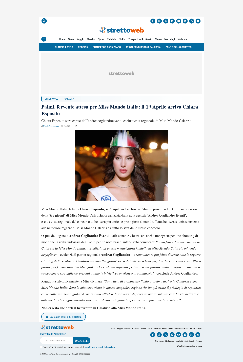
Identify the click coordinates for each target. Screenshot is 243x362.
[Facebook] (152, 21)
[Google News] (185, 21)
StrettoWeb (51, 98)
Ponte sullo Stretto (178, 47)
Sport (101, 39)
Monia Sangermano (51, 126)
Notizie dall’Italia (181, 328)
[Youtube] (178, 21)
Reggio (80, 39)
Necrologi (169, 39)
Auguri (199, 328)
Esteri (192, 328)
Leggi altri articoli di (65, 316)
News (71, 39)
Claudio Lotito (64, 47)
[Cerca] (44, 21)
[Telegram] (172, 21)
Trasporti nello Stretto (140, 39)
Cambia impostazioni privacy (189, 346)
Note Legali (189, 340)
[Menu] (43, 39)
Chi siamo (159, 340)
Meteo (158, 39)
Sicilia (122, 39)
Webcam (182, 39)
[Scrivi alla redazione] (198, 21)
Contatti (179, 340)
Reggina (83, 47)
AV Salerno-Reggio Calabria (143, 47)
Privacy (199, 340)
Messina (91, 39)
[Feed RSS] (191, 21)
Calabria (111, 39)
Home (62, 39)
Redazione (169, 340)
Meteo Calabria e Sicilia (157, 328)
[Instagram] (159, 21)
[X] (165, 21)
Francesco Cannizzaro (107, 47)
